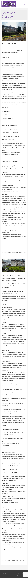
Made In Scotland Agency (14, 575)
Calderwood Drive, (11, 275)
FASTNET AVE (9, 43)
